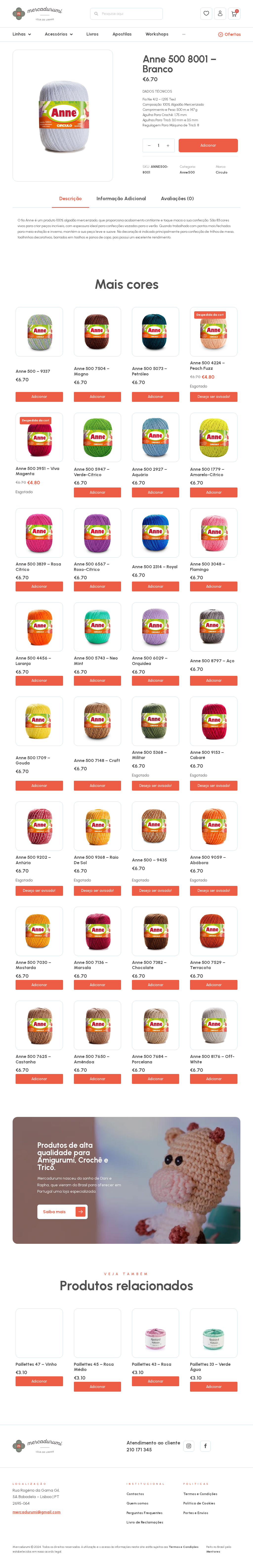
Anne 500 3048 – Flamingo (207, 566)
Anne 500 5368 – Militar (149, 755)
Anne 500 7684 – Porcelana (149, 1059)
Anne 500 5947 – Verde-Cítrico (91, 472)
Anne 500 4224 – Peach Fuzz (207, 365)
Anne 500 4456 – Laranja (33, 660)
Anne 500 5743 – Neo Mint (96, 660)
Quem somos (137, 1503)
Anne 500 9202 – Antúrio (33, 860)
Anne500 (187, 172)
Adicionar (208, 145)
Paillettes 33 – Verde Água (210, 1367)
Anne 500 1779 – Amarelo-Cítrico (207, 472)
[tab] (70, 198)
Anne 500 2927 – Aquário (149, 472)
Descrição (70, 198)
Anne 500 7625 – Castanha (33, 1059)
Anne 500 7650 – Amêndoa (91, 1059)
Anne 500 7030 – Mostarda (33, 965)
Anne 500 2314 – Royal (154, 566)
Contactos (135, 1494)
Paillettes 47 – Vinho (36, 1364)
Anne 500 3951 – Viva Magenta (37, 471)
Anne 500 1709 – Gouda (33, 760)
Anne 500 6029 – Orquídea (150, 660)
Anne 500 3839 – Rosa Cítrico (38, 566)
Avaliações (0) (177, 198)
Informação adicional (121, 198)
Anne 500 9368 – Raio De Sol (96, 860)
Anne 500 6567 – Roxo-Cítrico (91, 566)
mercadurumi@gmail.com (37, 1512)
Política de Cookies (199, 1503)
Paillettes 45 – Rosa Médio (94, 1367)
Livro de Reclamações (144, 1522)
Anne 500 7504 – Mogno (91, 371)
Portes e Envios (195, 1513)
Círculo (222, 172)
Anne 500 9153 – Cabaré (207, 755)
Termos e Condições (200, 1494)
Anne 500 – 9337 (33, 371)
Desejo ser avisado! (214, 396)
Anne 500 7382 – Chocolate (149, 965)
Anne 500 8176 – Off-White (212, 1059)
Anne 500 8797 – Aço (212, 660)
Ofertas (233, 34)
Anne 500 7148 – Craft (97, 760)
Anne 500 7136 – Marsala (91, 965)
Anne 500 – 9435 (149, 860)
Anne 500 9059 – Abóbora (208, 860)
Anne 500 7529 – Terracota (207, 965)
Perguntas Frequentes (144, 1513)
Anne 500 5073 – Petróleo (149, 371)
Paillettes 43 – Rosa (151, 1364)
